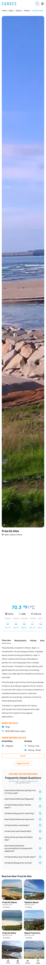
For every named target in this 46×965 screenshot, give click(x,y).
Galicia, (13, 534)
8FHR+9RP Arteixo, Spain (15, 731)
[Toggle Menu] (42, 3)
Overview (6, 640)
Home (4, 10)
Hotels (33, 640)
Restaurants (20, 640)
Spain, (7, 534)
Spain (11, 10)
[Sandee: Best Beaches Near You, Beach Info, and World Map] (9, 3)
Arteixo (27, 10)
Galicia (18, 10)
